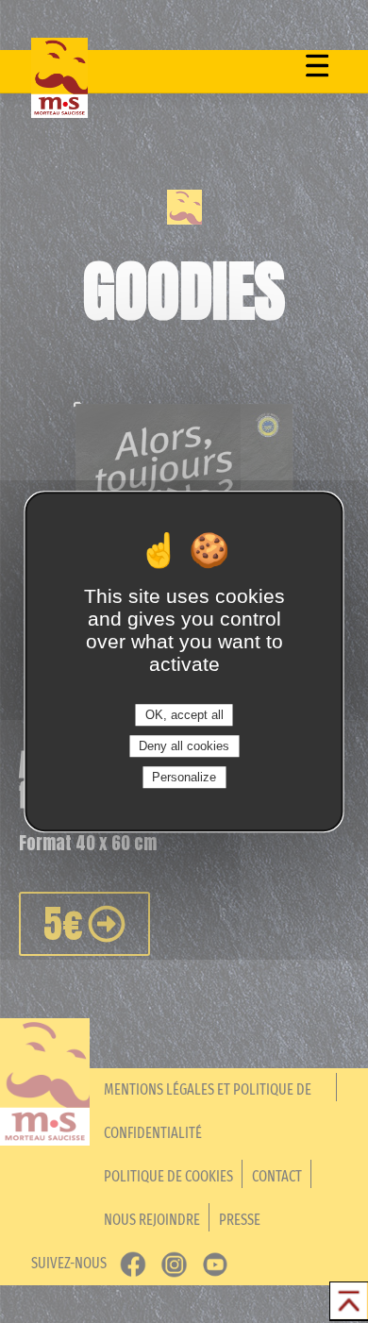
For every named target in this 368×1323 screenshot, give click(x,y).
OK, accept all (184, 715)
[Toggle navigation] (318, 65)
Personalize (184, 777)
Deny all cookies (184, 746)
